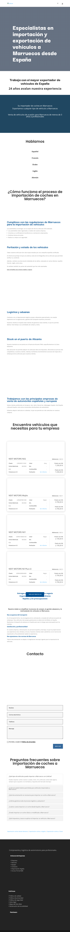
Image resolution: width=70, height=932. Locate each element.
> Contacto (13, 867)
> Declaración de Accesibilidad (18, 906)
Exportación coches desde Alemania (17, 831)
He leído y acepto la (22, 742)
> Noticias (13, 863)
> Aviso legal (12, 902)
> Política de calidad (14, 896)
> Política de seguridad (15, 900)
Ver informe (43, 472)
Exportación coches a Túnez (55, 831)
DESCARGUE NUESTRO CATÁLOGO (35, 124)
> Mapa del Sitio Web (15, 904)
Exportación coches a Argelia (37, 831)
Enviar (58, 746)
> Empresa (13, 860)
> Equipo (13, 865)
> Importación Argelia (17, 869)
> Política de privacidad (15, 898)
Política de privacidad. (29, 742)
